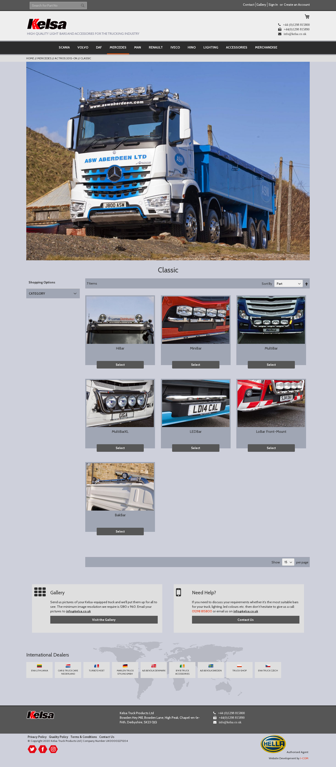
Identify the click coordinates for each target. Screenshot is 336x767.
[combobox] (58, 5)
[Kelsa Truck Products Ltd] (82, 26)
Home (30, 58)
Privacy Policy (37, 737)
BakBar (120, 515)
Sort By (267, 284)
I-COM (304, 758)
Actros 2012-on (66, 58)
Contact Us (245, 620)
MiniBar (196, 348)
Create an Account (297, 5)
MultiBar (271, 348)
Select (120, 364)
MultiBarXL (120, 431)
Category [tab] (37, 293)
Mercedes (44, 58)
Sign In (273, 5)
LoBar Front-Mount (271, 431)
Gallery (261, 5)
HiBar (120, 348)
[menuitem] (64, 47)
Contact (248, 5)
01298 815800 (202, 611)
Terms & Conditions (83, 737)
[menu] (168, 47)
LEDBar (196, 431)
